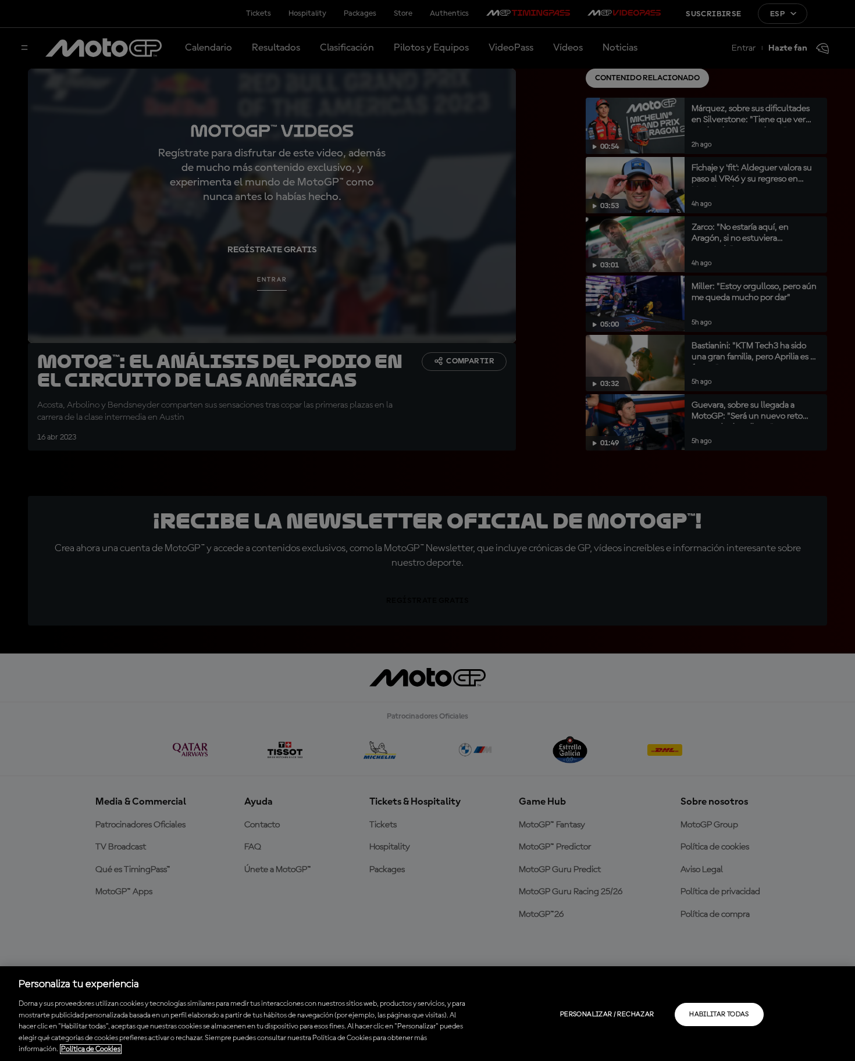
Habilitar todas (719, 1014)
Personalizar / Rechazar (607, 1014)
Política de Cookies (90, 1049)
